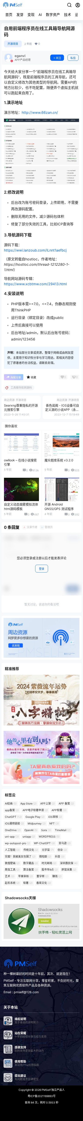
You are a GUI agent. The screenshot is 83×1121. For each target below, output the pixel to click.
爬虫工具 (12, 869)
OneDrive (13, 830)
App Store (28, 803)
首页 (8, 14)
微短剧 (45, 856)
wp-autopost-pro (17, 843)
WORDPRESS (49, 836)
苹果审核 (25, 876)
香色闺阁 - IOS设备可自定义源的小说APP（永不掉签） (62, 409)
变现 (31, 14)
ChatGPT (13, 816)
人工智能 (12, 850)
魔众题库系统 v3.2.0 (58, 460)
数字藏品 (30, 863)
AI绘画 (11, 803)
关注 (58, 58)
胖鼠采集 (69, 869)
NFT (54, 823)
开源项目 (13, 43)
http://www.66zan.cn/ (40, 112)
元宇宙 (48, 850)
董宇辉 (42, 876)
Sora (46, 830)
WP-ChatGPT (44, 843)
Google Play (34, 816)
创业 (62, 850)
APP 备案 (66, 803)
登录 (41, 568)
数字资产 (53, 14)
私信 (73, 58)
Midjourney (37, 823)
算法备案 (30, 869)
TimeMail (62, 830)
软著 (28, 883)
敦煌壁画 (12, 863)
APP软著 (59, 810)
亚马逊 (65, 843)
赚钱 (57, 876)
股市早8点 (50, 869)
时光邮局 (49, 863)
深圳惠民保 (68, 863)
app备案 (12, 810)
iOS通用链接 (14, 823)
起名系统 (12, 883)
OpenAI (30, 830)
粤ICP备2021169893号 (42, 1096)
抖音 (59, 856)
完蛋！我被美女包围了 (20, 856)
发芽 (19, 14)
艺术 (9, 876)
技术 (67, 14)
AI (40, 14)
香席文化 (43, 883)
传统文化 (30, 850)
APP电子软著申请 (35, 810)
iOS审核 (55, 816)
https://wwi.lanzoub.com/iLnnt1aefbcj (35, 250)
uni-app (12, 836)
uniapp (29, 836)
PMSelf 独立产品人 (53, 1090)
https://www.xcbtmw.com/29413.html (35, 284)
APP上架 (47, 803)
